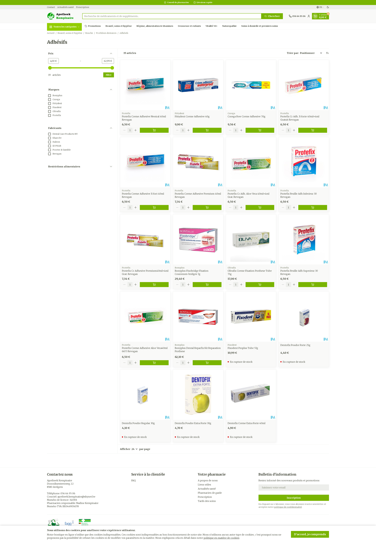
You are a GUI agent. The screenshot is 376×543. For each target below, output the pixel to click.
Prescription (82, 7)
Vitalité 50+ (212, 26)
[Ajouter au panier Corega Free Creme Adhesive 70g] (260, 130)
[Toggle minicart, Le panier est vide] (315, 16)
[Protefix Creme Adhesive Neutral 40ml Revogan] (145, 85)
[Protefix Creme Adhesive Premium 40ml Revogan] (198, 162)
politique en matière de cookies (221, 537)
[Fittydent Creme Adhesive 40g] (198, 85)
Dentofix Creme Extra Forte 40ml (246, 423)
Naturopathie (229, 26)
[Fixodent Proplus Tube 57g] (251, 316)
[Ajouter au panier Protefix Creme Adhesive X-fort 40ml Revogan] (154, 207)
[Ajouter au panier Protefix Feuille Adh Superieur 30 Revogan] (312, 284)
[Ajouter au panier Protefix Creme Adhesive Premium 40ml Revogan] (207, 207)
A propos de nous (208, 480)
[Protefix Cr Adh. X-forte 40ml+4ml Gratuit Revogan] (304, 85)
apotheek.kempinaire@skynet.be (76, 496)
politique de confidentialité (288, 507)
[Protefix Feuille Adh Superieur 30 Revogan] (304, 239)
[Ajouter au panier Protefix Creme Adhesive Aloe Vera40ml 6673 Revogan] (154, 362)
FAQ (133, 480)
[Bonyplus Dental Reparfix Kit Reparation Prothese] (198, 316)
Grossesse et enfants (189, 26)
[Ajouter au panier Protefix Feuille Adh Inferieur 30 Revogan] (312, 207)
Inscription (294, 497)
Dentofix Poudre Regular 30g (138, 423)
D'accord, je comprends (310, 534)
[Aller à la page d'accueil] (61, 16)
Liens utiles (204, 484)
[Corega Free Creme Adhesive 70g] (251, 85)
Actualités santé (65, 7)
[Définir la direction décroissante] (327, 53)
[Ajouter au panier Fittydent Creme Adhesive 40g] (207, 130)
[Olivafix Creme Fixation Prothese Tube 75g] (251, 239)
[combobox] (171, 16)
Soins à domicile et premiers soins (259, 26)
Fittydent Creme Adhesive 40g (192, 116)
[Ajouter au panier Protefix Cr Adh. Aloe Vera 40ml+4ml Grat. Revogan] (260, 207)
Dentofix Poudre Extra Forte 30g (193, 423)
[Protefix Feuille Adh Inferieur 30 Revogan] (304, 162)
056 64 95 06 (68, 493)
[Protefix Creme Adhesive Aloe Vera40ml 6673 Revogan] (145, 316)
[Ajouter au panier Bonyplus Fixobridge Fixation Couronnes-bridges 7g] (207, 284)
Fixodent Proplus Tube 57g (243, 348)
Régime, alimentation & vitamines (154, 26)
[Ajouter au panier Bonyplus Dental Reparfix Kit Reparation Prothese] (207, 362)
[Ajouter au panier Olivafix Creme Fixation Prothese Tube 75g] (260, 284)
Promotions (94, 26)
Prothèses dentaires (106, 33)
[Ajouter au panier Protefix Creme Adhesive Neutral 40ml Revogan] (154, 130)
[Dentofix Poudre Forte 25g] (304, 316)
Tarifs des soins (207, 501)
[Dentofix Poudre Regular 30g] (145, 395)
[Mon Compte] (308, 16)
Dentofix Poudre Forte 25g (295, 345)
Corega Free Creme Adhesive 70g (246, 116)
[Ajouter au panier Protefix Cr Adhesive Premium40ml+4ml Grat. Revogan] (154, 284)
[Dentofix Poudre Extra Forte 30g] (198, 395)
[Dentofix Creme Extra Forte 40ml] (251, 395)
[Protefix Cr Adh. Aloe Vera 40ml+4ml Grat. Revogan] (251, 162)
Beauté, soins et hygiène (118, 26)
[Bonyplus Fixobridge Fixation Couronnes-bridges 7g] (198, 239)
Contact (51, 7)
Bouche (89, 33)
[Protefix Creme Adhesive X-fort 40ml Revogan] (145, 162)
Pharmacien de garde (210, 492)
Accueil (50, 33)
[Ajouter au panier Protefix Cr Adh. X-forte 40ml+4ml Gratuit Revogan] (312, 130)
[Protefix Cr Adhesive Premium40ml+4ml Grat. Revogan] (145, 239)
